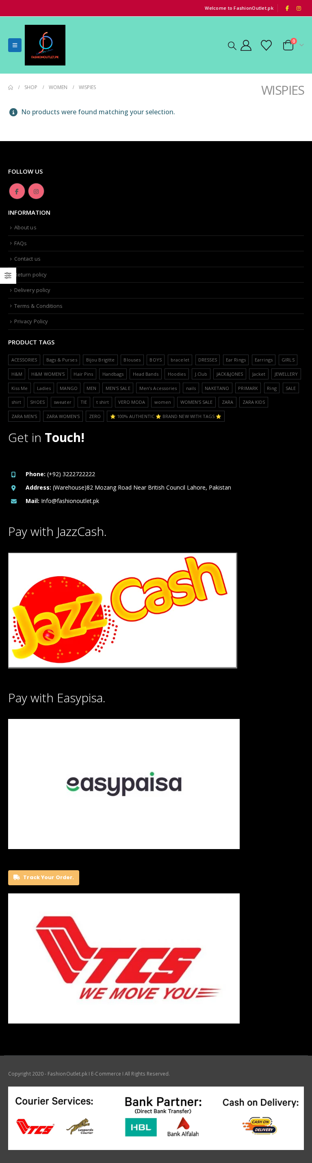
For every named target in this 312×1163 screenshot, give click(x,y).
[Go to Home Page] (10, 87)
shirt (16, 402)
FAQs (20, 243)
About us (25, 227)
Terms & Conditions (38, 305)
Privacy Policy (31, 321)
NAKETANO (217, 388)
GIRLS (288, 360)
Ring (271, 388)
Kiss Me (19, 388)
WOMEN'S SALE (196, 402)
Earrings (264, 360)
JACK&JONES (230, 374)
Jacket (258, 374)
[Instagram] (298, 8)
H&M (16, 374)
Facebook (17, 191)
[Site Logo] (45, 45)
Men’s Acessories (158, 388)
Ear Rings (236, 360)
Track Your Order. (48, 877)
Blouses (132, 360)
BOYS (155, 360)
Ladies (44, 388)
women (162, 402)
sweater (62, 402)
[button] (15, 45)
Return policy (30, 274)
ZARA (227, 402)
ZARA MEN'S (24, 416)
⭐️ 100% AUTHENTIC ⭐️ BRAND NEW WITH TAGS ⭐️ (166, 416)
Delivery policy (32, 290)
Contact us (27, 258)
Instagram (36, 191)
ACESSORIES (24, 360)
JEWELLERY (286, 374)
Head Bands (146, 374)
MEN (91, 388)
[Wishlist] (266, 45)
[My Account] (245, 45)
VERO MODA (131, 402)
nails (191, 388)
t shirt (102, 402)
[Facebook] (287, 8)
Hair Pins (83, 374)
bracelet (180, 360)
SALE (291, 388)
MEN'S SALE (118, 388)
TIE (83, 402)
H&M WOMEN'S (48, 374)
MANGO (68, 388)
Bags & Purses (61, 360)
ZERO (95, 416)
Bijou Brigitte (100, 360)
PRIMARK (248, 388)
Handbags (113, 374)
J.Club (201, 374)
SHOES (37, 402)
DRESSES (207, 360)
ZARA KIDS (254, 402)
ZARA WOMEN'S (63, 416)
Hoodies (177, 374)
